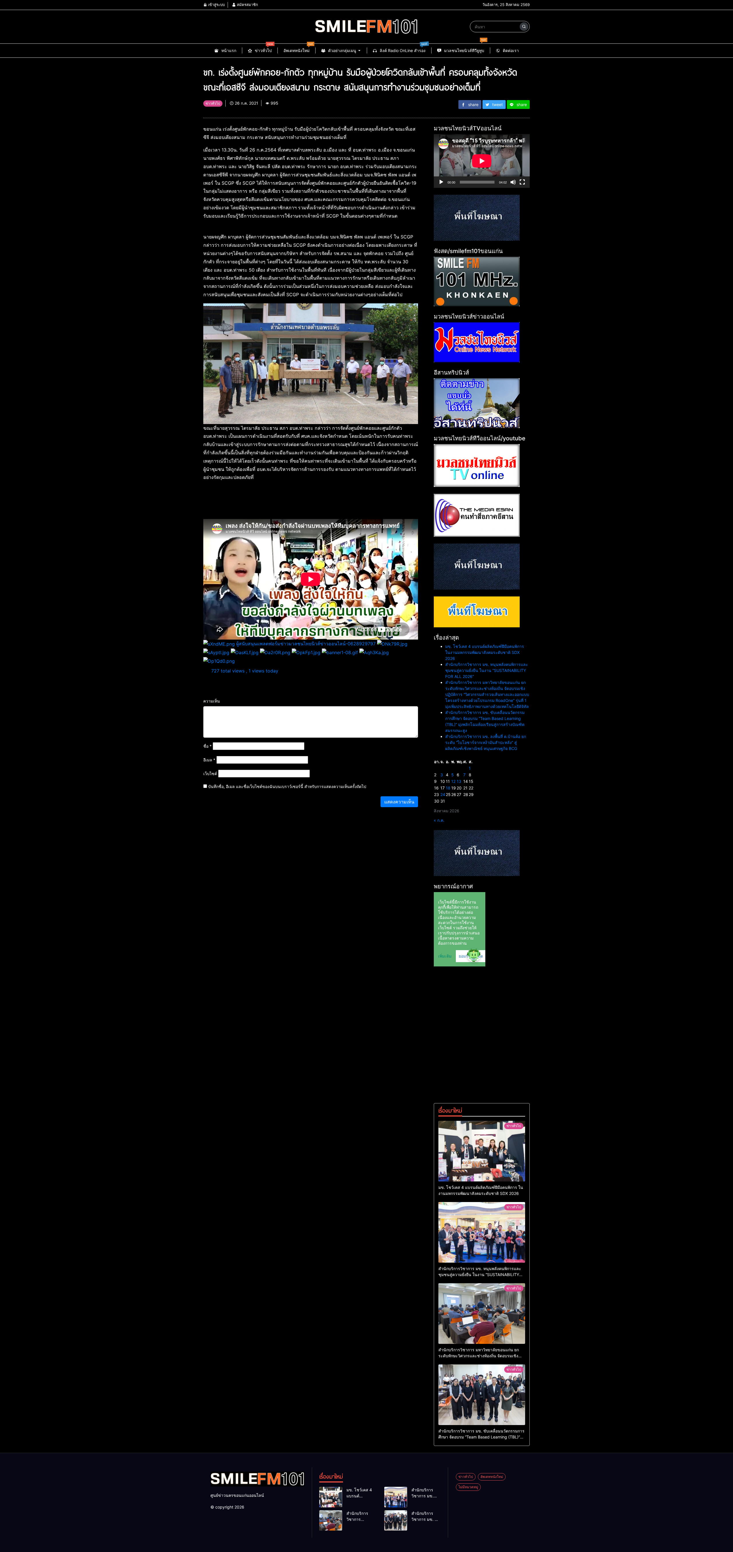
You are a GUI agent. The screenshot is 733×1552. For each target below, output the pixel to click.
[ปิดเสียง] (513, 182)
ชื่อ (207, 746)
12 (453, 781)
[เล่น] (441, 182)
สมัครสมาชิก (247, 4)
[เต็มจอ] (522, 182)
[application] (482, 161)
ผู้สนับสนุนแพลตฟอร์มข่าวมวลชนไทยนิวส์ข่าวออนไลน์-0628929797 (306, 643)
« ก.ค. (439, 820)
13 (459, 781)
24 (442, 794)
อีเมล (209, 759)
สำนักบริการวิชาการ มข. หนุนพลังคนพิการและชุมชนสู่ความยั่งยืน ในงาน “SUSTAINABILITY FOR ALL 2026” (486, 670)
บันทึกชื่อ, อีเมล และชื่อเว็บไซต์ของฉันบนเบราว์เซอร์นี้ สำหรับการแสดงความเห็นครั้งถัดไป (287, 786)
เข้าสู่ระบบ (216, 4)
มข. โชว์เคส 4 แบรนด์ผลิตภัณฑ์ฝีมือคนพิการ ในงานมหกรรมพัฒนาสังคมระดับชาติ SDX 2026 (484, 652)
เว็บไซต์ (210, 773)
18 (448, 787)
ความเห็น (211, 701)
